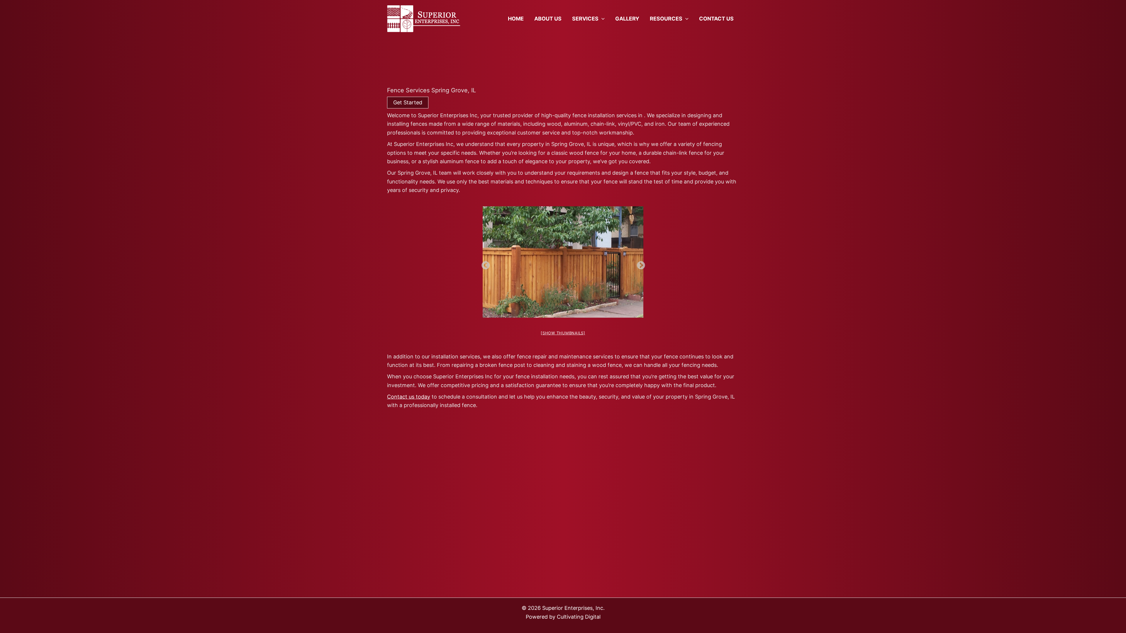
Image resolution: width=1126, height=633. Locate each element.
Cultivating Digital (579, 617)
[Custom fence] (563, 262)
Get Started (407, 102)
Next (639, 264)
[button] (601, 18)
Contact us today (408, 397)
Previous (484, 264)
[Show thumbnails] (563, 333)
